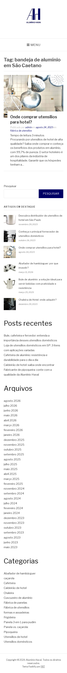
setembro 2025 (14, 454)
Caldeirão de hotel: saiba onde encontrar (29, 365)
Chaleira (9, 593)
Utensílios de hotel (15, 637)
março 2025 (11, 479)
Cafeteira (9, 583)
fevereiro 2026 (13, 430)
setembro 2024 (14, 493)
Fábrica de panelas (15, 602)
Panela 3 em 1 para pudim (20, 622)
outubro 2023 (12, 527)
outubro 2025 (12, 449)
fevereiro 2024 (13, 508)
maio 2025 (10, 469)
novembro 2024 (14, 488)
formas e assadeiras (16, 612)
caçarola (9, 578)
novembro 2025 (14, 444)
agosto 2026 (12, 401)
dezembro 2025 (14, 440)
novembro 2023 (14, 523)
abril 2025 (10, 474)
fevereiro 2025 (13, 483)
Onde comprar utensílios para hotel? (40, 247)
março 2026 (11, 425)
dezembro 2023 (14, 518)
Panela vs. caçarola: (16, 627)
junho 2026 (11, 410)
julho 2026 (10, 405)
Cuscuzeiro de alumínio (18, 598)
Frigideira (9, 617)
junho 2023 (11, 542)
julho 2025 (10, 464)
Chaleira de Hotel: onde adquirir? (37, 299)
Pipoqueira (10, 632)
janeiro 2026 (12, 435)
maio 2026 (10, 415)
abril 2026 (10, 420)
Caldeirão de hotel (15, 588)
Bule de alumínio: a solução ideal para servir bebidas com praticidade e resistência (40, 283)
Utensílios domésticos (18, 641)
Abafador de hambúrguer (20, 573)
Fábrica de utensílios (21, 130)
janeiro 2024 (12, 513)
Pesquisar (10, 186)
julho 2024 (10, 503)
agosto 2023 (12, 537)
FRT (43, 666)
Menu (35, 45)
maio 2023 (10, 547)
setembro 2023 (14, 532)
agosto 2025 (12, 459)
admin (28, 127)
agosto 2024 (12, 498)
